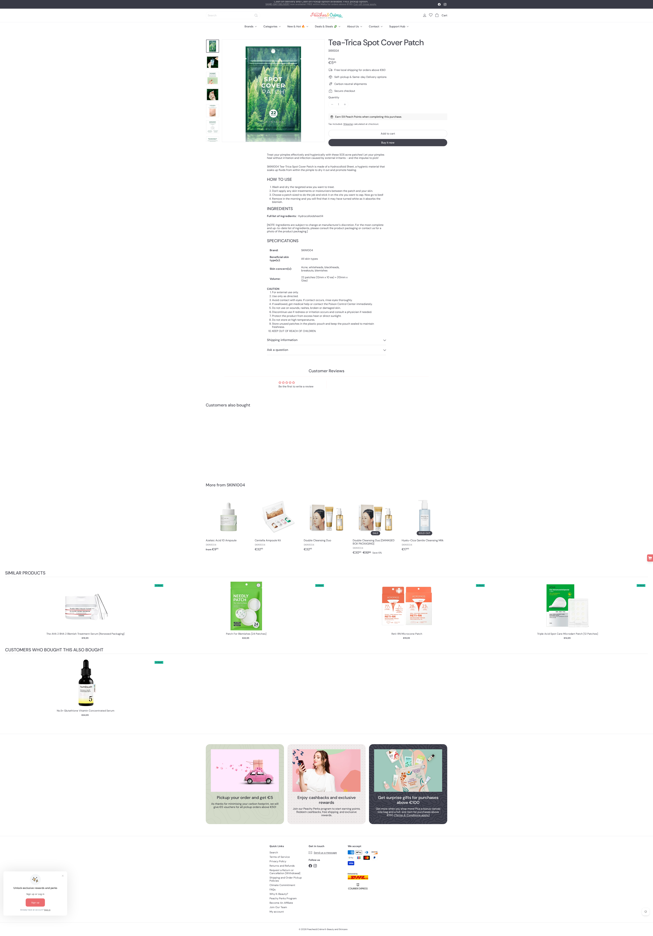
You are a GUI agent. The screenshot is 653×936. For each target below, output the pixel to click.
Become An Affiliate (281, 903)
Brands (249, 26)
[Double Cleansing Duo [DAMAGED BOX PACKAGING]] (375, 526)
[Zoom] (273, 90)
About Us (353, 26)
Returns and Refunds (282, 865)
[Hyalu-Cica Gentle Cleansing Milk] (424, 524)
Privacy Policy (278, 861)
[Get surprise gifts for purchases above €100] (408, 770)
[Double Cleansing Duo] (326, 524)
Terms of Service (280, 857)
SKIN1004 (236, 485)
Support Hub (397, 26)
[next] (644, 612)
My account (277, 911)
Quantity (333, 97)
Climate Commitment (282, 885)
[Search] (256, 15)
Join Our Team (278, 907)
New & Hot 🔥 (296, 26)
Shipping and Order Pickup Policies (286, 879)
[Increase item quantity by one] (344, 104)
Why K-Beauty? (279, 894)
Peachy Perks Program (283, 898)
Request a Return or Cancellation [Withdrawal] (285, 871)
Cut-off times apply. (365, 2)
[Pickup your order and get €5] (245, 770)
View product (85, 609)
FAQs (273, 889)
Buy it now (387, 142)
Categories (270, 26)
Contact (374, 26)
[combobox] (233, 15)
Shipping (348, 124)
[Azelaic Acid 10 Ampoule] (228, 524)
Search (274, 852)
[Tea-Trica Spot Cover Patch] (224, 442)
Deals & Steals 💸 (326, 26)
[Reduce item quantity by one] (332, 104)
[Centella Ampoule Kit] (277, 524)
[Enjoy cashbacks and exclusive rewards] (326, 770)
